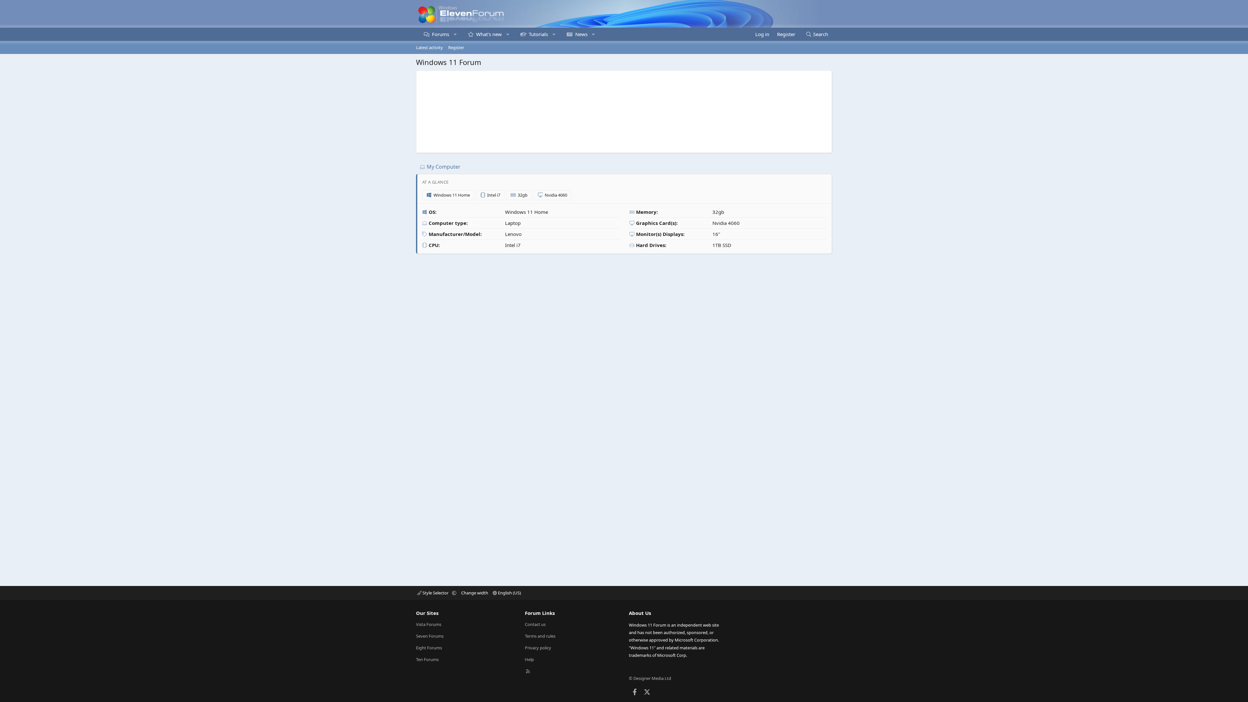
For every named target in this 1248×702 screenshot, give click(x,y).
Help (529, 659)
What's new (489, 34)
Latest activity (429, 47)
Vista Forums (428, 624)
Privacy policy (538, 648)
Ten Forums (427, 659)
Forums (440, 34)
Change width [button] (474, 593)
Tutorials (538, 34)
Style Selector (435, 593)
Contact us (535, 624)
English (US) (509, 593)
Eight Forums (429, 648)
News (581, 34)
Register (456, 47)
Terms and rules (540, 636)
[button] (455, 34)
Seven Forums (430, 636)
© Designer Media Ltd (650, 678)
